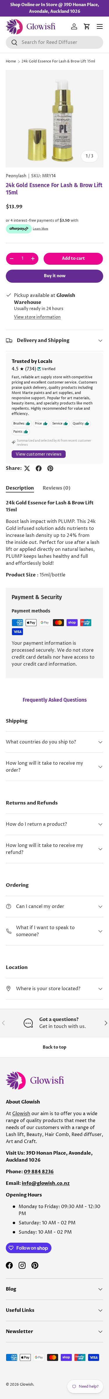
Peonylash (16, 176)
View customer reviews (39, 454)
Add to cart (73, 258)
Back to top (54, 1047)
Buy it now (54, 276)
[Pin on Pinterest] (50, 468)
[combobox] (54, 42)
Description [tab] (20, 488)
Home (11, 61)
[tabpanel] (54, 538)
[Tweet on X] (27, 468)
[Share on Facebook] (38, 468)
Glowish (21, 1113)
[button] (87, 26)
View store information (37, 317)
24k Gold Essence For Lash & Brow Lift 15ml (58, 61)
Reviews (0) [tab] (57, 488)
